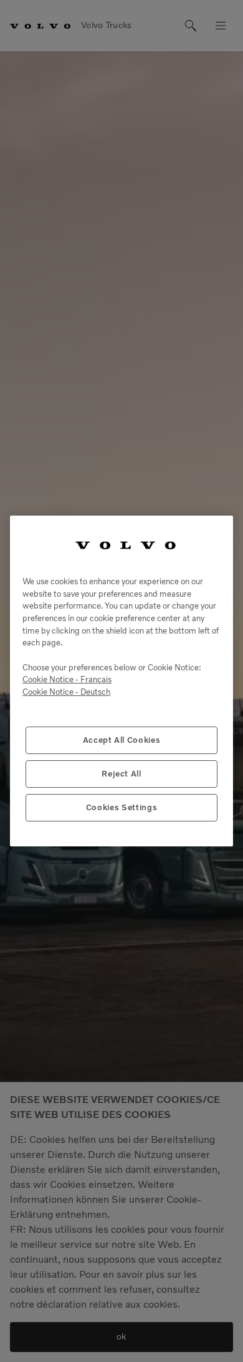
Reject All (121, 773)
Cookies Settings (122, 807)
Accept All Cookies (122, 740)
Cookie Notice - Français (67, 679)
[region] (121, 681)
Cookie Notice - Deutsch (66, 692)
